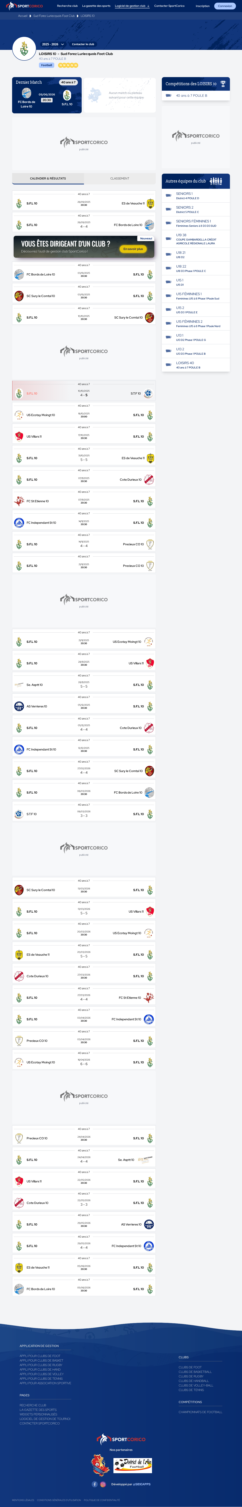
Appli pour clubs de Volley (42, 1374)
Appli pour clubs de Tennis (41, 1379)
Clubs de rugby (191, 1376)
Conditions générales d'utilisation (59, 1500)
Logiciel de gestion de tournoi (45, 1419)
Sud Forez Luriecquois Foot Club (54, 16)
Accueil (22, 16)
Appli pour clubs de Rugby (41, 1365)
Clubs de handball (194, 1381)
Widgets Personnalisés (38, 1414)
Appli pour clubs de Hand (40, 1370)
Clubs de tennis (191, 1390)
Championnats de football (200, 1412)
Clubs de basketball (195, 1372)
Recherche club (33, 1405)
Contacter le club (83, 44)
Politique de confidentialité (102, 1500)
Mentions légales (23, 1500)
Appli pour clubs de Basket (41, 1360)
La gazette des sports (38, 1410)
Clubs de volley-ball (196, 1385)
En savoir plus (133, 249)
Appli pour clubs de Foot (40, 1356)
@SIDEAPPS (141, 1484)
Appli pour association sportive (45, 1383)
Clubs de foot (190, 1367)
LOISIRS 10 (88, 16)
